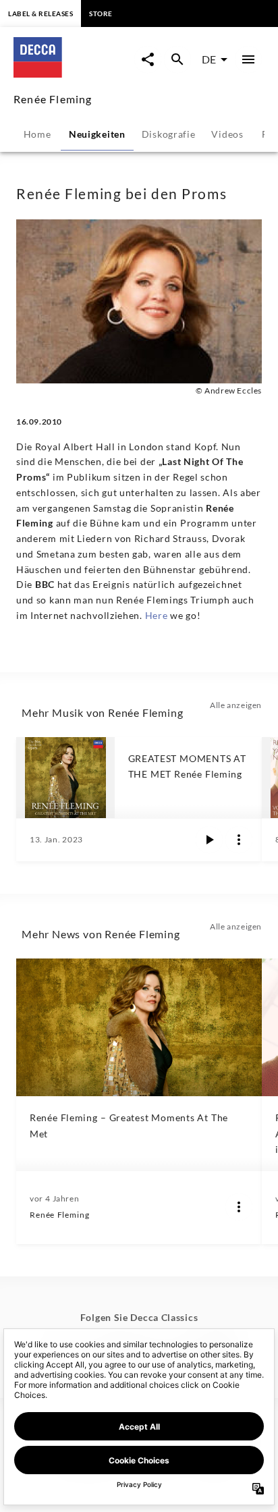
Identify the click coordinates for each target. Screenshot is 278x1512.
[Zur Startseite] (73, 73)
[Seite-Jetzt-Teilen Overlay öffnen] (147, 59)
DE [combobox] (209, 59)
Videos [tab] (227, 134)
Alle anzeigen (236, 705)
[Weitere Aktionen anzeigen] (238, 839)
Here (158, 615)
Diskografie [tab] (169, 134)
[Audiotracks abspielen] (209, 839)
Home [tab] (37, 134)
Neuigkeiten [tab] (97, 134)
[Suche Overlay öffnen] (177, 59)
